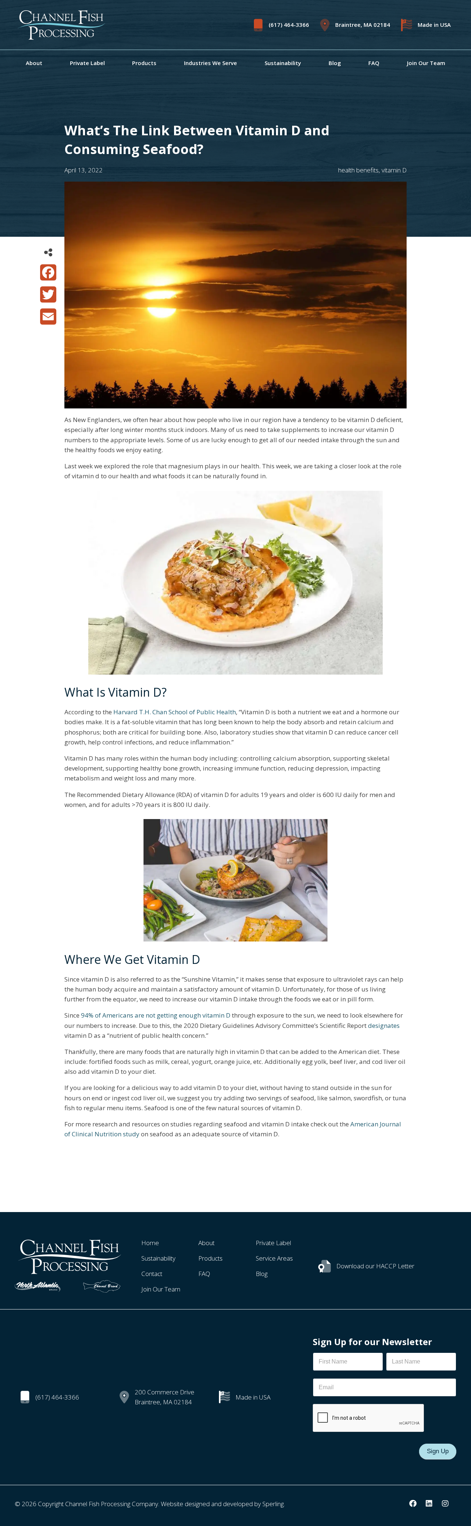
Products (144, 63)
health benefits (358, 170)
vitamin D (394, 170)
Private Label (87, 63)
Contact (151, 1273)
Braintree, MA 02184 (362, 24)
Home (150, 1243)
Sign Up (438, 1451)
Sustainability (283, 63)
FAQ (373, 63)
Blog (335, 63)
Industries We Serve (210, 63)
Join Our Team (426, 63)
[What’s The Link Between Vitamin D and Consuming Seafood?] (235, 403)
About (34, 63)
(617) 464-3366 (289, 24)
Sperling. (273, 1504)
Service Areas (274, 1258)
